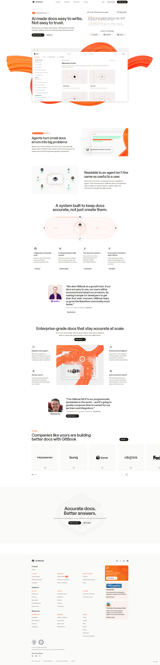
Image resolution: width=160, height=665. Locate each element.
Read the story (110, 597)
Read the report (110, 617)
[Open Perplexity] (40, 656)
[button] (122, 12)
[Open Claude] (36, 656)
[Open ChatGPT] (32, 656)
